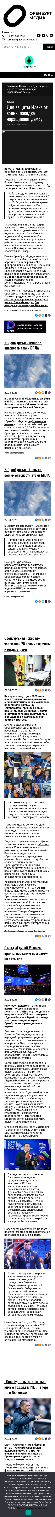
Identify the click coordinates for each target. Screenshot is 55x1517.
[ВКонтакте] (36, 315)
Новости (24, 86)
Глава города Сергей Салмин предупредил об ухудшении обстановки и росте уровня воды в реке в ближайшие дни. (26, 298)
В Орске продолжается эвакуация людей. (25, 278)
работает (43, 834)
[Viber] (49, 315)
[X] (46, 315)
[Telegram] (43, 315)
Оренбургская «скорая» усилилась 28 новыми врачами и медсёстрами (27, 633)
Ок (28, 1512)
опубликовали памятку (27, 564)
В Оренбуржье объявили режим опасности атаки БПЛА (27, 472)
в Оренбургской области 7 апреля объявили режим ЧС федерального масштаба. (26, 262)
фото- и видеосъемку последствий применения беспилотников (24, 439)
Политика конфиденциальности (32, 1508)
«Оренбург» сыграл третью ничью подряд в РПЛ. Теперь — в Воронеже (26, 1367)
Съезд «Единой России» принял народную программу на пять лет (26, 943)
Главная (12, 86)
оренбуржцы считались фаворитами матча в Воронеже (26, 1450)
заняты (41, 878)
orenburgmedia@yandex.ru (22, 39)
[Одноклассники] (39, 315)
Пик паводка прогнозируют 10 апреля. (26, 304)
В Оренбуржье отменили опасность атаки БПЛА (23, 345)
